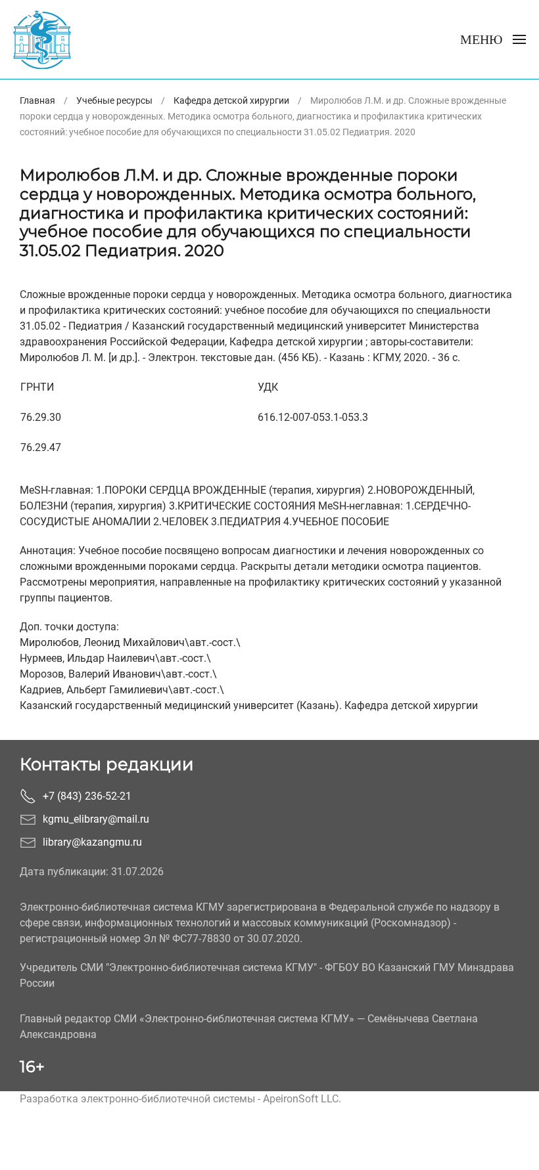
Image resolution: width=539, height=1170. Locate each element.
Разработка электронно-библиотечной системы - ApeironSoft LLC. (180, 1099)
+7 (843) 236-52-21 (87, 796)
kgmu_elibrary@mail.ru (96, 819)
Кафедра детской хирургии (231, 100)
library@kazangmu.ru (92, 842)
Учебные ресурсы (114, 100)
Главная (37, 100)
